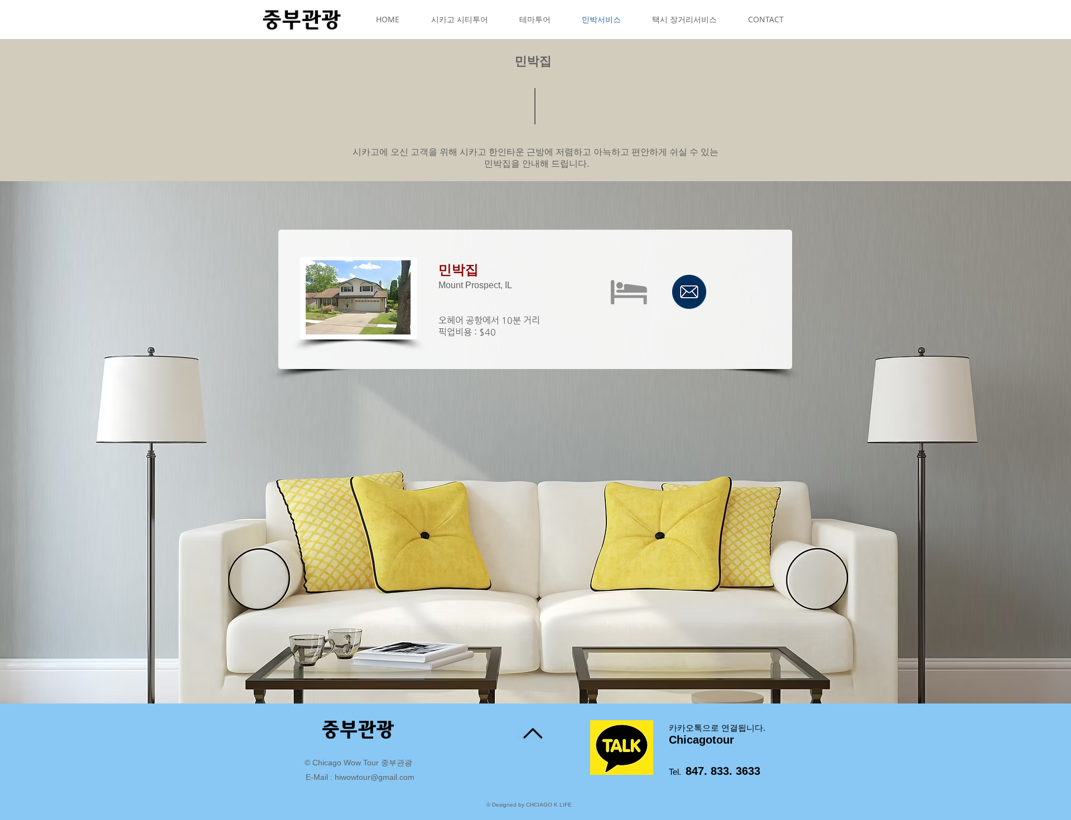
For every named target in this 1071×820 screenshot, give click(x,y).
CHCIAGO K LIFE (549, 805)
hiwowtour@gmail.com (374, 777)
